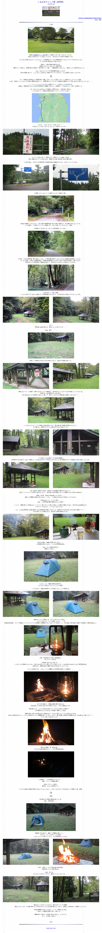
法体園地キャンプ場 (39, 55)
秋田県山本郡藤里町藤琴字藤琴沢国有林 (89, 18)
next (54, 928)
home (47, 928)
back (51, 928)
